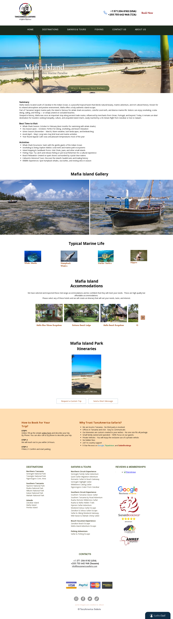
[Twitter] (90, 599)
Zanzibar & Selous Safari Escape (84, 510)
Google (101, 445)
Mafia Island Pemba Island (31, 506)
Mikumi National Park (35, 490)
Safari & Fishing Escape (80, 534)
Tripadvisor (109, 445)
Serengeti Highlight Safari (81, 482)
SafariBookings (124, 445)
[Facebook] (83, 599)
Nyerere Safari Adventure (81, 505)
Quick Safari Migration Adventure (84, 476)
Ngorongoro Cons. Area (36, 478)
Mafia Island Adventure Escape (83, 526)
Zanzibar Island (32, 502)
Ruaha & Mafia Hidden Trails (82, 502)
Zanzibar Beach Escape (80, 523)
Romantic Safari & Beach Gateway (85, 479)
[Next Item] (143, 317)
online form (46, 433)
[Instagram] (76, 599)
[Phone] (105, 12)
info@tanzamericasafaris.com (84, 566)
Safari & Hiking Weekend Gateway (85, 513)
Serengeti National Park (36, 472)
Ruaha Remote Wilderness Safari (84, 500)
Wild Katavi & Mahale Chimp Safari (85, 516)
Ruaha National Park (34, 488)
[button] (50, 29)
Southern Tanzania (35, 483)
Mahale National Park (35, 495)
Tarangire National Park (36, 476)
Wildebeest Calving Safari (81, 484)
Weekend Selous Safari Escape (83, 508)
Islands (29, 500)
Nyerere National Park (35, 486)
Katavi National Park (34, 493)
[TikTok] (96, 599)
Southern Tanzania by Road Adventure (86, 497)
